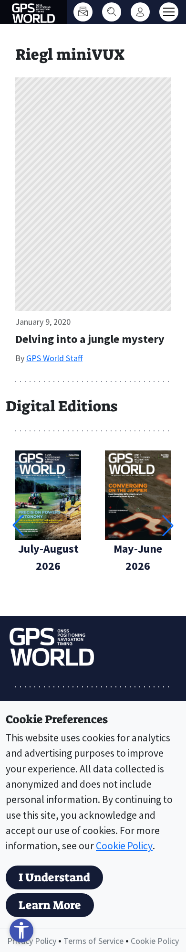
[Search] (111, 11)
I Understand (54, 877)
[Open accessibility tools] (21, 930)
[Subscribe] (83, 11)
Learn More (50, 905)
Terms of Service (93, 940)
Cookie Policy (124, 845)
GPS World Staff (54, 358)
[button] (167, 525)
